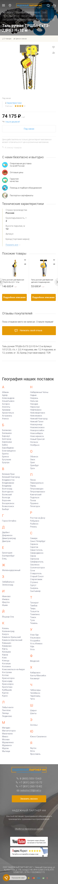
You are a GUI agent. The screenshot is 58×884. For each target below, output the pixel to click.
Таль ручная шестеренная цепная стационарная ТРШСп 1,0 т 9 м (42, 281)
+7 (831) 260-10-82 (30, 786)
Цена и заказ (21, 39)
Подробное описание (14, 297)
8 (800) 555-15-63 (30, 778)
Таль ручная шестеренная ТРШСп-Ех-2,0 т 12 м (13, 281)
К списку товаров (13, 147)
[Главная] (4, 12)
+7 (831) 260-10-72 (30, 782)
